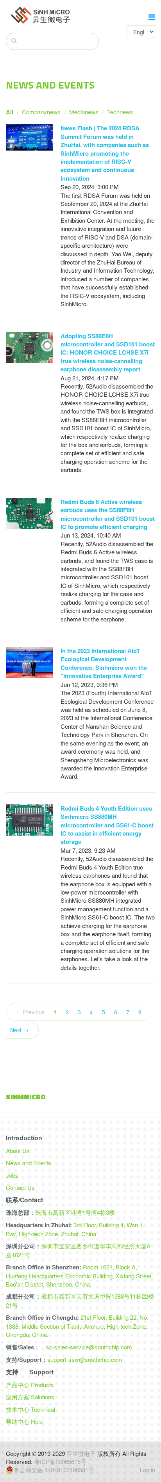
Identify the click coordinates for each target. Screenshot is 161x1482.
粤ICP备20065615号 (60, 1461)
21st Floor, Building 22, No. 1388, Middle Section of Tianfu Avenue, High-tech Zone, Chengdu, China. (77, 1325)
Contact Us (20, 1187)
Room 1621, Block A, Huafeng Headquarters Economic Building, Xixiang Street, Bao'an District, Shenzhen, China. (79, 1275)
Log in (147, 1470)
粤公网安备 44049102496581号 (54, 1470)
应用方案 (17, 1397)
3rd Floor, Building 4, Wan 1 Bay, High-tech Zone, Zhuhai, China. (74, 1229)
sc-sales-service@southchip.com (89, 1347)
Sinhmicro (26, 1097)
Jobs (12, 1175)
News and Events (28, 1163)
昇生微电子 (81, 1453)
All (9, 112)
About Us (18, 1151)
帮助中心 (17, 1421)
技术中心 (17, 1409)
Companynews (41, 112)
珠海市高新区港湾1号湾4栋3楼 (75, 1212)
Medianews (83, 112)
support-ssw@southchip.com (84, 1359)
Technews (120, 112)
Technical (43, 1409)
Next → (19, 1030)
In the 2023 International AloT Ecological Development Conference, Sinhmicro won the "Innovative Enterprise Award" (104, 663)
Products (42, 1385)
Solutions (42, 1397)
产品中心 (17, 1385)
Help (37, 1421)
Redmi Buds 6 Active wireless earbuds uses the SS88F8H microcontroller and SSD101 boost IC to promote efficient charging (108, 514)
